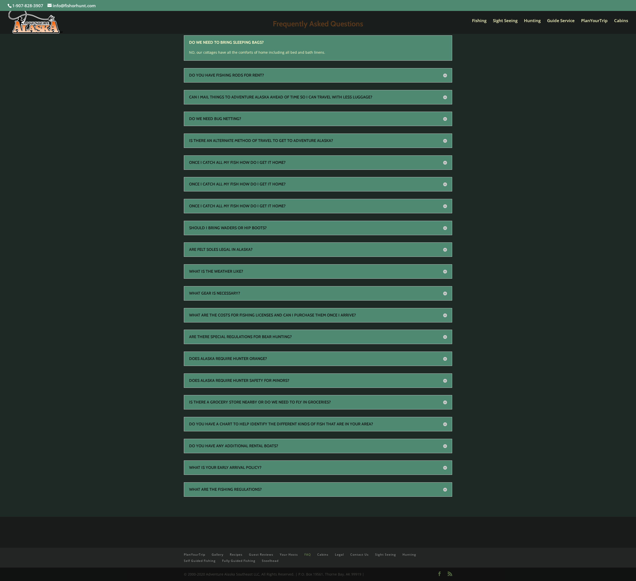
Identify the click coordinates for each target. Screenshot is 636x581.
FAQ (307, 554)
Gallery (217, 554)
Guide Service (561, 21)
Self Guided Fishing (200, 561)
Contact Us (359, 554)
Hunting (532, 21)
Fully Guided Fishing (238, 561)
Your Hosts (289, 554)
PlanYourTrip (594, 21)
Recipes (236, 554)
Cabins (621, 21)
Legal (339, 554)
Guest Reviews (261, 554)
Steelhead (270, 561)
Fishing (479, 21)
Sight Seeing (505, 21)
